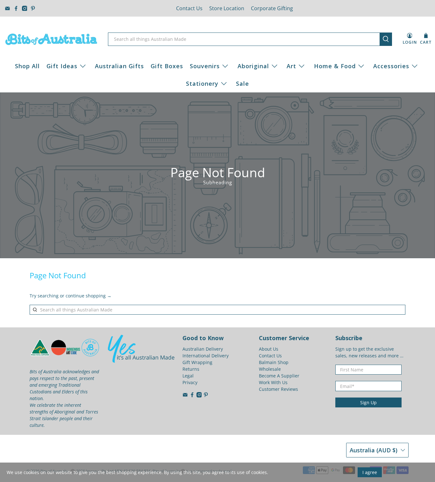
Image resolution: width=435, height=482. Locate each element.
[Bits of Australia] (51, 39)
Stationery (202, 83)
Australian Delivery (202, 349)
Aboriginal (253, 66)
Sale (242, 83)
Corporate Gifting (272, 8)
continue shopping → (88, 296)
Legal (188, 376)
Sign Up (368, 402)
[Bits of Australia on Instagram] (24, 8)
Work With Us (273, 382)
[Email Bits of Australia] (7, 8)
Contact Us (189, 8)
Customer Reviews (278, 389)
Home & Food (335, 66)
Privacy (189, 382)
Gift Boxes (167, 66)
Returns (190, 369)
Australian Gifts (119, 66)
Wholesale (270, 369)
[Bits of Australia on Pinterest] (33, 8)
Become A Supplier (279, 376)
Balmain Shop (274, 362)
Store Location (226, 8)
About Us (268, 349)
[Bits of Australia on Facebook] (16, 8)
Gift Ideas (61, 66)
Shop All (27, 66)
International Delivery (205, 356)
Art (291, 66)
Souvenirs (205, 66)
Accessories (391, 66)
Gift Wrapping (197, 362)
